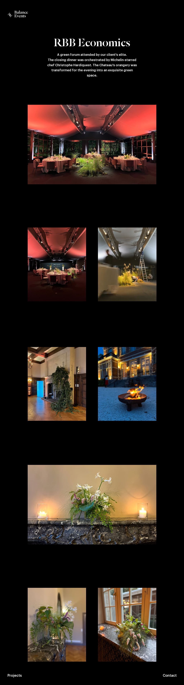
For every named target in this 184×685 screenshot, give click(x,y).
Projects (14, 675)
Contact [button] (170, 675)
